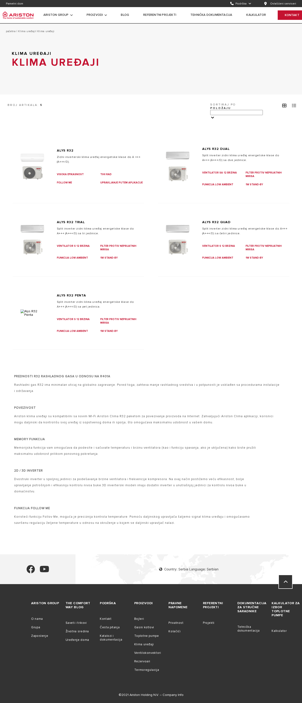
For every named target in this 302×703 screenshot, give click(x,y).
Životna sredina (77, 631)
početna (11, 31)
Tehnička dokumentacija (211, 15)
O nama (37, 619)
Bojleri (139, 619)
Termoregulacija (146, 670)
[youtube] (44, 571)
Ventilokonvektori (147, 653)
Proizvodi (95, 15)
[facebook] (30, 571)
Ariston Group (56, 15)
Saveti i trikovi (76, 623)
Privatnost (175, 623)
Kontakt (105, 619)
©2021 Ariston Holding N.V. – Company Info (151, 695)
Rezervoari (142, 661)
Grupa (35, 627)
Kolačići (174, 631)
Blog (125, 15)
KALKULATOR (256, 15)
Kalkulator (279, 631)
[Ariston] (18, 15)
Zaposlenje (39, 636)
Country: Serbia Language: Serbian (191, 569)
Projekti (208, 623)
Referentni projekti (159, 15)
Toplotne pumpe (146, 636)
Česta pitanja (110, 627)
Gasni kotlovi (144, 627)
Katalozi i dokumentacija (111, 638)
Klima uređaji (26, 31)
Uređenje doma (77, 640)
